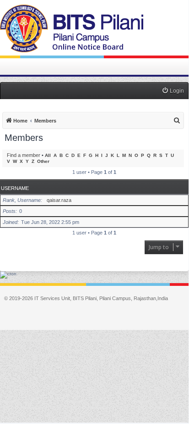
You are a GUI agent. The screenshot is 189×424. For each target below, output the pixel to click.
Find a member (23, 155)
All (48, 155)
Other (43, 161)
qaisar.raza (59, 200)
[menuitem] (173, 91)
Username (15, 188)
